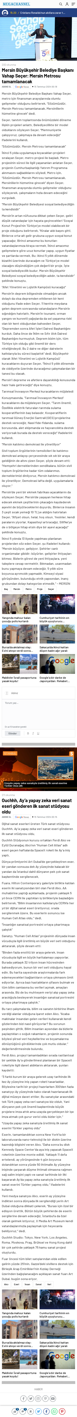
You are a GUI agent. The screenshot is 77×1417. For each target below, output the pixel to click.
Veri (49, 1284)
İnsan (27, 1284)
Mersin (16, 589)
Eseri (16, 1284)
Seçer (51, 589)
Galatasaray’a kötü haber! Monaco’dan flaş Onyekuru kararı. (47, 12)
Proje (39, 589)
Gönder (12, 733)
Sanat (39, 1284)
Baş (6, 589)
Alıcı (6, 1284)
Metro (29, 589)
